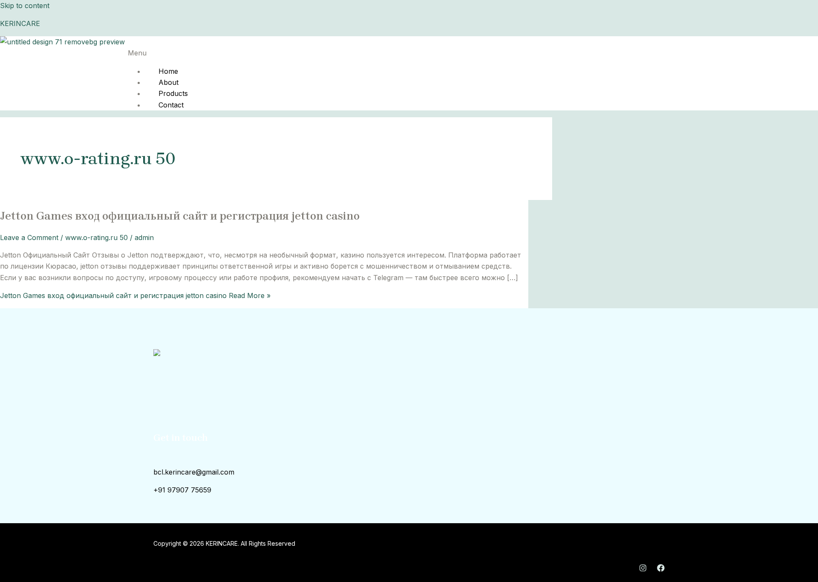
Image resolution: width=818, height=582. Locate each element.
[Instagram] (643, 569)
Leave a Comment (29, 237)
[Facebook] (661, 569)
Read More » (135, 295)
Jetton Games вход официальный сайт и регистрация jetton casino (180, 216)
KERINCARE (20, 23)
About (168, 82)
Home (168, 71)
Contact (171, 105)
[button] (358, 52)
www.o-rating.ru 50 (96, 237)
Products (173, 93)
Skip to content (24, 5)
